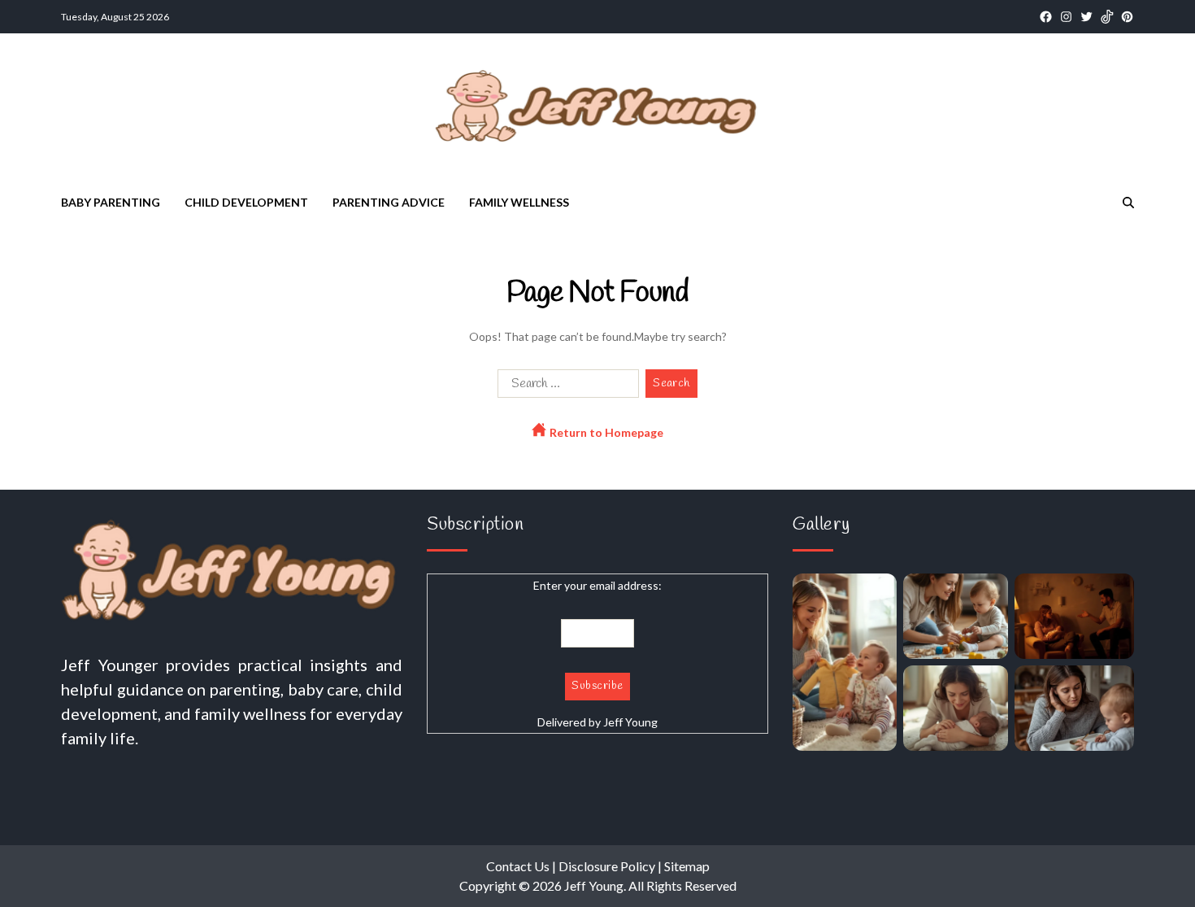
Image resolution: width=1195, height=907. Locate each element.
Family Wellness (519, 202)
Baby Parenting (110, 202)
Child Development (246, 202)
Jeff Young (630, 722)
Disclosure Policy (606, 866)
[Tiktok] (1107, 17)
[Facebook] (1046, 17)
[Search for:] (565, 386)
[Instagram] (1066, 17)
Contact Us (518, 866)
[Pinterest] (1127, 17)
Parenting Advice (388, 202)
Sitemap (687, 866)
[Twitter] (1086, 17)
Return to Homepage (605, 432)
